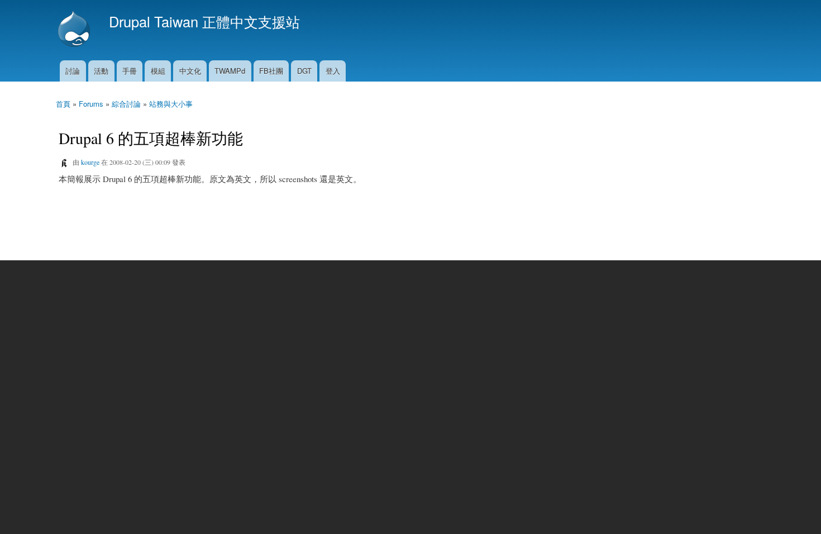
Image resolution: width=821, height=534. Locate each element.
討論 (72, 70)
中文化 (190, 70)
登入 (333, 70)
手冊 (129, 70)
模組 (158, 70)
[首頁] (75, 30)
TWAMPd (229, 70)
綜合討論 (126, 103)
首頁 (63, 103)
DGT (304, 70)
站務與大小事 (171, 103)
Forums (91, 103)
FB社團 (271, 70)
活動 (101, 70)
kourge (90, 162)
